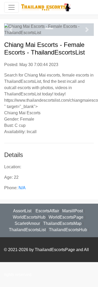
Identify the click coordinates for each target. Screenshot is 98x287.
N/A (22, 188)
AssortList (22, 211)
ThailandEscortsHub (68, 230)
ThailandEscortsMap (62, 223)
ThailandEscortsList (27, 230)
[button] (11, 29)
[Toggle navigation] (11, 7)
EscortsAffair (46, 211)
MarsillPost (72, 211)
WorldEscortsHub (29, 217)
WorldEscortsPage (66, 217)
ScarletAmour (27, 223)
